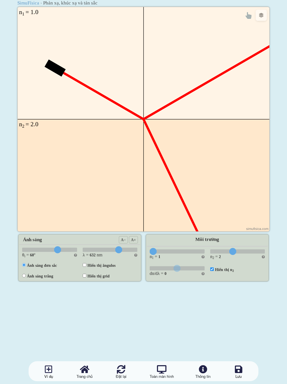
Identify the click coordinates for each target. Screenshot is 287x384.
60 (32, 255)
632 (93, 255)
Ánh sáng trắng (40, 276)
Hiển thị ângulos (101, 265)
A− (123, 240)
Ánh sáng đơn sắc (42, 265)
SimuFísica (28, 3)
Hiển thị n (224, 269)
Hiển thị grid (98, 276)
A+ (133, 240)
